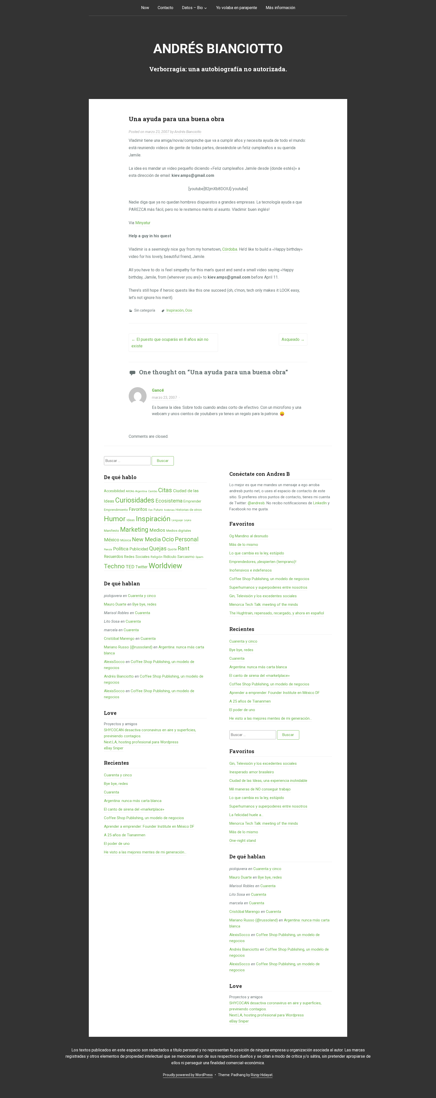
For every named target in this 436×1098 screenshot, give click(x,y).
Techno (114, 566)
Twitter (141, 566)
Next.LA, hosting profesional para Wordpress (141, 742)
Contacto (165, 7)
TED (130, 567)
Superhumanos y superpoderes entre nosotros (268, 587)
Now (145, 7)
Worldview (165, 565)
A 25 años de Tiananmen (124, 835)
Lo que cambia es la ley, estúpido (256, 553)
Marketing (134, 529)
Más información (280, 7)
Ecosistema (168, 501)
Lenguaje (177, 520)
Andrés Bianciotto (218, 48)
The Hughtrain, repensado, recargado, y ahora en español (276, 613)
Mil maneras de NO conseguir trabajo (260, 789)
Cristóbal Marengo (119, 638)
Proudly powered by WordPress (188, 1075)
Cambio (152, 491)
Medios (157, 530)
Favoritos (138, 509)
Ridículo (170, 556)
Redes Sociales (137, 556)
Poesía (108, 549)
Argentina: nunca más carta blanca (132, 800)
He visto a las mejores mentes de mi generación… (145, 852)
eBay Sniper (113, 748)
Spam (199, 557)
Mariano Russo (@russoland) (128, 647)
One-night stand (242, 840)
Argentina (141, 491)
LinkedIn (320, 503)
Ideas (131, 520)
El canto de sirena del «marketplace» (134, 809)
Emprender (192, 501)
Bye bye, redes (144, 604)
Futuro (158, 510)
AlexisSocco (114, 661)
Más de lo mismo (243, 544)
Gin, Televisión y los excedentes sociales (263, 596)
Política (120, 549)
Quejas (158, 548)
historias (169, 510)
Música (125, 540)
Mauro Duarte (115, 604)
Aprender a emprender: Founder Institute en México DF (149, 826)
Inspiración (175, 310)
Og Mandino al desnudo (248, 536)
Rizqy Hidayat (261, 1075)
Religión (156, 557)
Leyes (187, 520)
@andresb (256, 503)
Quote (172, 549)
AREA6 (130, 491)
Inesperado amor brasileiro (251, 772)
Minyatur (142, 222)
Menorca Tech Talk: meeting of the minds (263, 604)
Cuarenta (142, 613)
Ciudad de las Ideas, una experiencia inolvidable (268, 780)
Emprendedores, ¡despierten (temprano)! (262, 561)
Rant (183, 548)
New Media (146, 539)
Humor (115, 519)
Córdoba (229, 249)
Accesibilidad (114, 491)
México (111, 540)
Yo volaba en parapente (236, 7)
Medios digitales (178, 531)
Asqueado (293, 339)
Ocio (188, 310)
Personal (187, 539)
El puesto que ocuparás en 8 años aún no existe (169, 342)
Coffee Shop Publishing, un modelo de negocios (144, 818)
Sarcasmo (186, 556)
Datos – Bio (192, 7)
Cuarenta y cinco (142, 595)
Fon (150, 510)
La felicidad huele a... (246, 815)
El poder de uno (117, 843)
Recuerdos (113, 556)
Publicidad (138, 549)
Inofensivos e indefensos (250, 570)
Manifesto (111, 531)
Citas (165, 490)
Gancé (158, 390)
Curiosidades (134, 500)
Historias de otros (189, 510)
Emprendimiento (116, 510)
